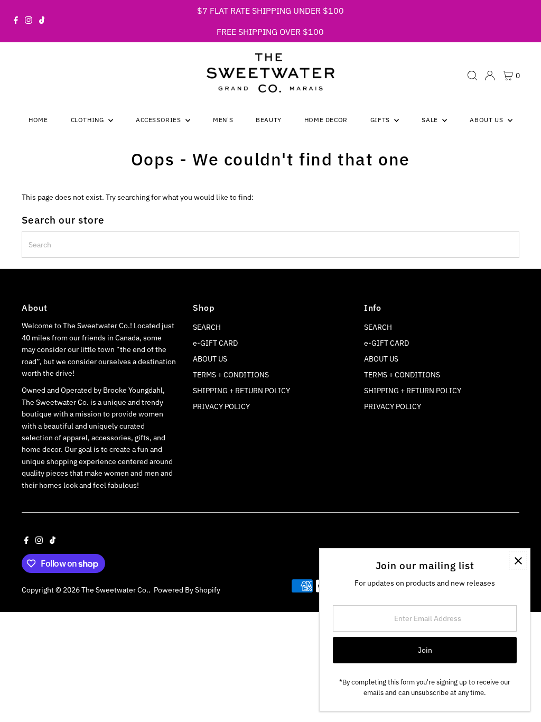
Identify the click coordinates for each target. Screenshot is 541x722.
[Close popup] (518, 560)
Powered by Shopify (187, 590)
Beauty (269, 120)
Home (38, 120)
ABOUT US (210, 359)
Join (425, 650)
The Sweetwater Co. (114, 590)
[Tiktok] (42, 21)
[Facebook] (16, 21)
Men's (223, 120)
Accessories (159, 120)
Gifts (381, 120)
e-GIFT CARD (215, 343)
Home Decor (326, 120)
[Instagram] (28, 21)
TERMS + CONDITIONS (231, 374)
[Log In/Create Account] (490, 75)
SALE (431, 120)
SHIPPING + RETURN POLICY (241, 390)
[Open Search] (472, 75)
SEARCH (207, 327)
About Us (487, 120)
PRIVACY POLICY (221, 406)
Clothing (88, 120)
